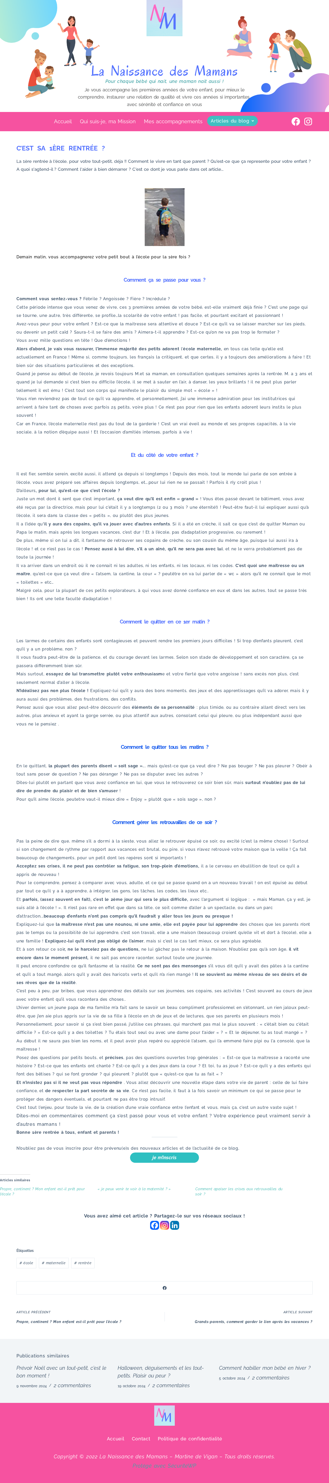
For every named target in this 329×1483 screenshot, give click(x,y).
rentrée (83, 1263)
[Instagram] (308, 121)
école (26, 1263)
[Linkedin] (174, 1225)
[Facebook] (296, 121)
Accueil (63, 121)
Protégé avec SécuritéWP (164, 1466)
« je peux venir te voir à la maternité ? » (134, 1189)
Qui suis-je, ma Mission (108, 121)
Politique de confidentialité (190, 1438)
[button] (232, 121)
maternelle (54, 1263)
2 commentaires (72, 1385)
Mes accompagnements (173, 121)
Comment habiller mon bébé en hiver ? (264, 1368)
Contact (141, 1438)
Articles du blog (230, 121)
